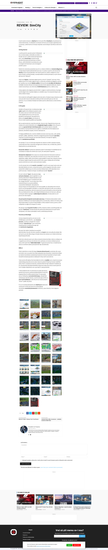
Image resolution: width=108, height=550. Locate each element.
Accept (69, 545)
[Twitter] (28, 29)
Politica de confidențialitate (28, 537)
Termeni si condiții (26, 539)
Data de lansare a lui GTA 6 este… (73, 10)
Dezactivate (77, 545)
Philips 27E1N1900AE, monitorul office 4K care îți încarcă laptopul (27, 10)
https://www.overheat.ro (32, 428)
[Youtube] (94, 3)
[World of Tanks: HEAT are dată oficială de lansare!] (76, 68)
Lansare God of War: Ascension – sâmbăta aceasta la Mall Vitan (51, 420)
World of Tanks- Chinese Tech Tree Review (28, 419)
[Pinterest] (31, 29)
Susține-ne (25, 535)
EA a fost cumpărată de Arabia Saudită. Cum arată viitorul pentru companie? (53, 10)
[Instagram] (92, 3)
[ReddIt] (37, 29)
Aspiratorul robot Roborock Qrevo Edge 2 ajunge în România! (79, 99)
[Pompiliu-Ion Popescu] (24, 431)
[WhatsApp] (34, 29)
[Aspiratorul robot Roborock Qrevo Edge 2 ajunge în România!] (69, 99)
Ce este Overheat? (26, 532)
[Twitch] (96, 3)
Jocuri (67, 75)
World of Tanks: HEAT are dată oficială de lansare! (24, 507)
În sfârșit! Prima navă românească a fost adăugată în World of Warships (82, 507)
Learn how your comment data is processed (51, 467)
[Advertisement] (76, 49)
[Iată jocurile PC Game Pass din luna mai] (69, 91)
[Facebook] (89, 3)
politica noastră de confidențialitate (43, 546)
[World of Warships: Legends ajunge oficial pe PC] (69, 106)
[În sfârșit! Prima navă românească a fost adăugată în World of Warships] (82, 499)
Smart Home (75, 96)
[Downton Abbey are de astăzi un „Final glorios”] (69, 84)
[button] (96, 7)
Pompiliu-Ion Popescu (21, 22)
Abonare (82, 536)
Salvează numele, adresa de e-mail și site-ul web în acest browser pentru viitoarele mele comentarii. (47, 460)
